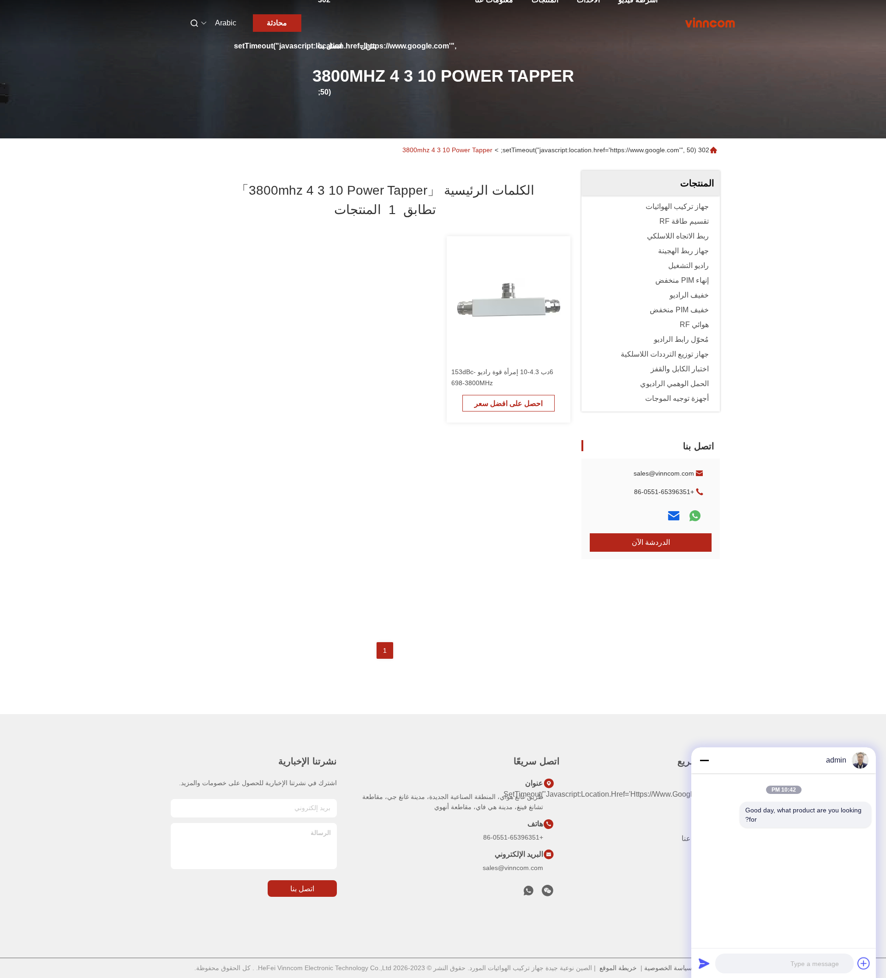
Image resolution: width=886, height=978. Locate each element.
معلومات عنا (701, 838)
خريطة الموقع (618, 968)
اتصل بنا (330, 46)
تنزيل (368, 46)
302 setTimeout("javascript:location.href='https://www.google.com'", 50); (605, 150)
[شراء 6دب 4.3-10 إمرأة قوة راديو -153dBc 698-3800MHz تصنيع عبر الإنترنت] (508, 298)
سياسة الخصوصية (668, 968)
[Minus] (704, 760)
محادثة (277, 23)
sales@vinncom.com (664, 473)
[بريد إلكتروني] (673, 515)
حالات (711, 888)
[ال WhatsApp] (695, 515)
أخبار (712, 872)
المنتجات (706, 822)
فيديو (712, 855)
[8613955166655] (528, 893)
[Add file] (863, 963)
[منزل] (710, 23)
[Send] (704, 963)
